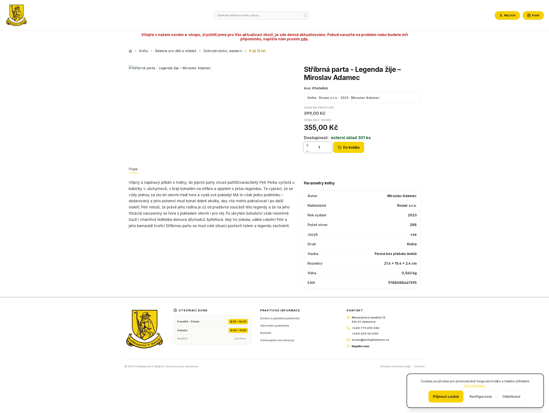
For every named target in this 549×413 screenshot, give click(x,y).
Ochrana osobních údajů (395, 366)
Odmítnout (511, 396)
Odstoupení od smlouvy (277, 340)
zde (304, 39)
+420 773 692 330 (365, 328)
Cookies (419, 366)
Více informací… (475, 385)
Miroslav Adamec (402, 196)
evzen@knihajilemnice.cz (370, 339)
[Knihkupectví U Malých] (16, 15)
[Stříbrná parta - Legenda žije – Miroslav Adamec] (212, 111)
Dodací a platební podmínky (280, 318)
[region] (212, 111)
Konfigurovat (481, 396)
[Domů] (130, 51)
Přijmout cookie (446, 396)
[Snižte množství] (307, 150)
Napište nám (360, 346)
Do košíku (351, 147)
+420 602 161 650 (365, 333)
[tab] (133, 169)
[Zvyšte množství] (307, 144)
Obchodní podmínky (274, 325)
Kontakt (265, 333)
